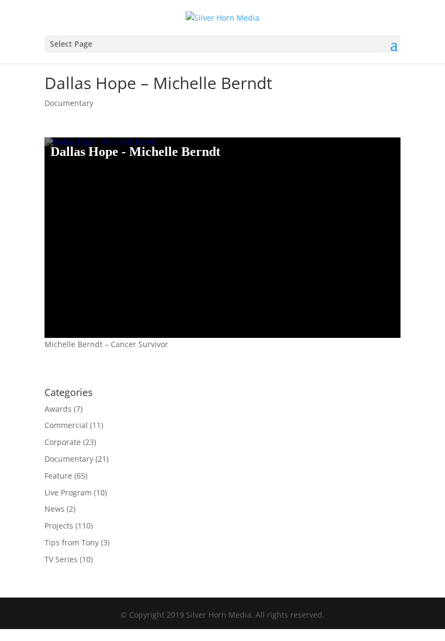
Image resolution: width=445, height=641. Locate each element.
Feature (58, 475)
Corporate (62, 442)
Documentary (68, 103)
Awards (58, 409)
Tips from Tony (71, 542)
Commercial (66, 425)
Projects (58, 525)
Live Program (68, 492)
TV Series (61, 559)
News (54, 509)
